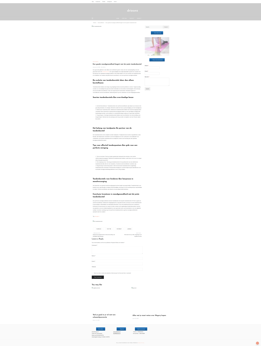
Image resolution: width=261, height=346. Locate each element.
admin (104, 67)
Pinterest (119, 228)
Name (93, 255)
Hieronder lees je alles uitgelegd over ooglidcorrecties (133, 235)
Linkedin (129, 228)
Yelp (93, 1)
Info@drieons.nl (116, 333)
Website (94, 266)
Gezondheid (95, 61)
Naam (147, 63)
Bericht (147, 74)
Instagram (109, 1)
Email (115, 1)
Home (117, 18)
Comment (94, 245)
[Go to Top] (257, 343)
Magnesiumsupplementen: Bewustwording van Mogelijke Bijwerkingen (104, 235)
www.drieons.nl (116, 331)
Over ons (124, 18)
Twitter (103, 1)
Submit (147, 87)
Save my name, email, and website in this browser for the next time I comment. (112, 273)
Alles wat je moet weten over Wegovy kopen (149, 315)
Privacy (139, 18)
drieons (132, 10)
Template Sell (141, 342)
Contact (131, 18)
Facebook (98, 1)
